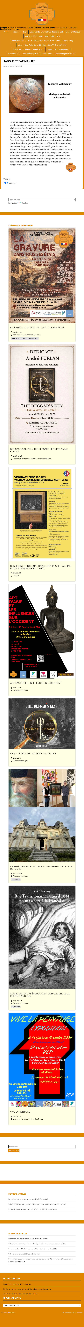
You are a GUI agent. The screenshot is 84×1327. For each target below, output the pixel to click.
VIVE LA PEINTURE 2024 (49, 36)
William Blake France (9, 1312)
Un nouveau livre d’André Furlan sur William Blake (26, 1209)
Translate (25, 203)
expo (25, 32)
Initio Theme (65, 1312)
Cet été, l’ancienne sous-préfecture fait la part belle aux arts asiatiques (32, 1204)
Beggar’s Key (67, 41)
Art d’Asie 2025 (31, 36)
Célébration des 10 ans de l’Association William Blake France (35, 41)
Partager (12, 183)
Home (5, 66)
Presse (16, 32)
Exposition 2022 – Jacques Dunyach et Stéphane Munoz (30, 54)
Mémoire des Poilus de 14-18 (29, 45)
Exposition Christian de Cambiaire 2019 (28, 49)
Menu (6, 32)
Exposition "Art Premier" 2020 (54, 45)
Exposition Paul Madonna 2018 (59, 49)
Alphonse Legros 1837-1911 (65, 54)
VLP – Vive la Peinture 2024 (18, 1254)
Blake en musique (73, 32)
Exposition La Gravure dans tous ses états (47, 32)
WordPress (80, 1312)
